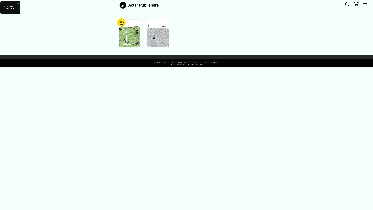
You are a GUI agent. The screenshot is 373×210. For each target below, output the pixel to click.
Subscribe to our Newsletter (10, 7)
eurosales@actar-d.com (195, 62)
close (18, 3)
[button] (347, 4)
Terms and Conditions (176, 64)
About (184, 64)
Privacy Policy (190, 64)
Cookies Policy (199, 64)
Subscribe (216, 62)
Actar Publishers (163, 62)
